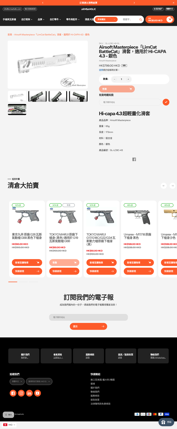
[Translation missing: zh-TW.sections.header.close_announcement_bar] (173, 2)
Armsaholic (19, 414)
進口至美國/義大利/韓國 (103, 379)
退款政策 (95, 399)
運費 (101, 70)
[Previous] (42, 2)
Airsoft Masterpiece (107, 60)
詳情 (88, 357)
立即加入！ (58, 357)
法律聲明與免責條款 (100, 403)
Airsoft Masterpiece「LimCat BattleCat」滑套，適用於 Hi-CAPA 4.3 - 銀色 (52, 34)
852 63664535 (30, 9)
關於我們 (95, 387)
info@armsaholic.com (12, 9)
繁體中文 (169, 9)
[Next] (134, 2)
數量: (105, 78)
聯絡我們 (95, 391)
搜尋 (93, 383)
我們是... (24, 357)
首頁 (10, 34)
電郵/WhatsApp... (158, 357)
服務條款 (95, 395)
